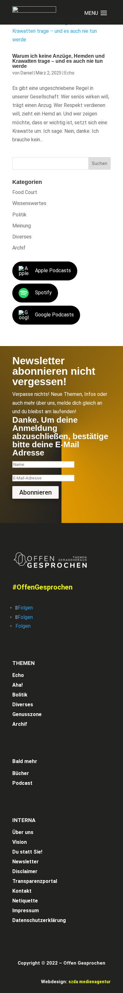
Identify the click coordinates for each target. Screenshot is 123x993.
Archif (19, 248)
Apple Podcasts (53, 271)
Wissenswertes (29, 203)
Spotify (43, 293)
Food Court (24, 192)
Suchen (99, 163)
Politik (19, 215)
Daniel (26, 72)
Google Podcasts (54, 315)
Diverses (22, 237)
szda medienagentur (89, 981)
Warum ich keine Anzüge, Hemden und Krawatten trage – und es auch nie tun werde (58, 61)
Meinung (21, 226)
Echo (69, 72)
